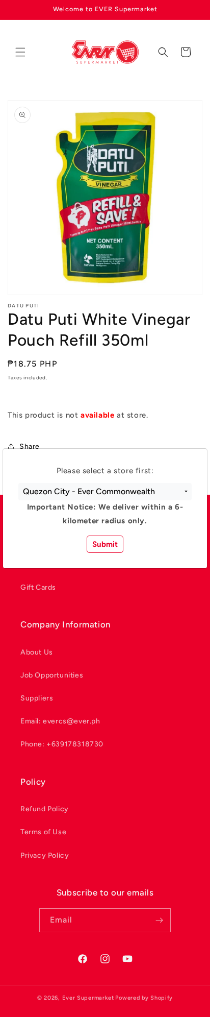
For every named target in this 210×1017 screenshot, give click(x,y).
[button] (105, 491)
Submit (105, 544)
